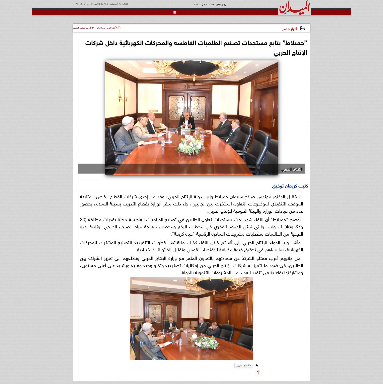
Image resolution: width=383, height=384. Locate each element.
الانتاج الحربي (243, 365)
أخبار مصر (289, 28)
